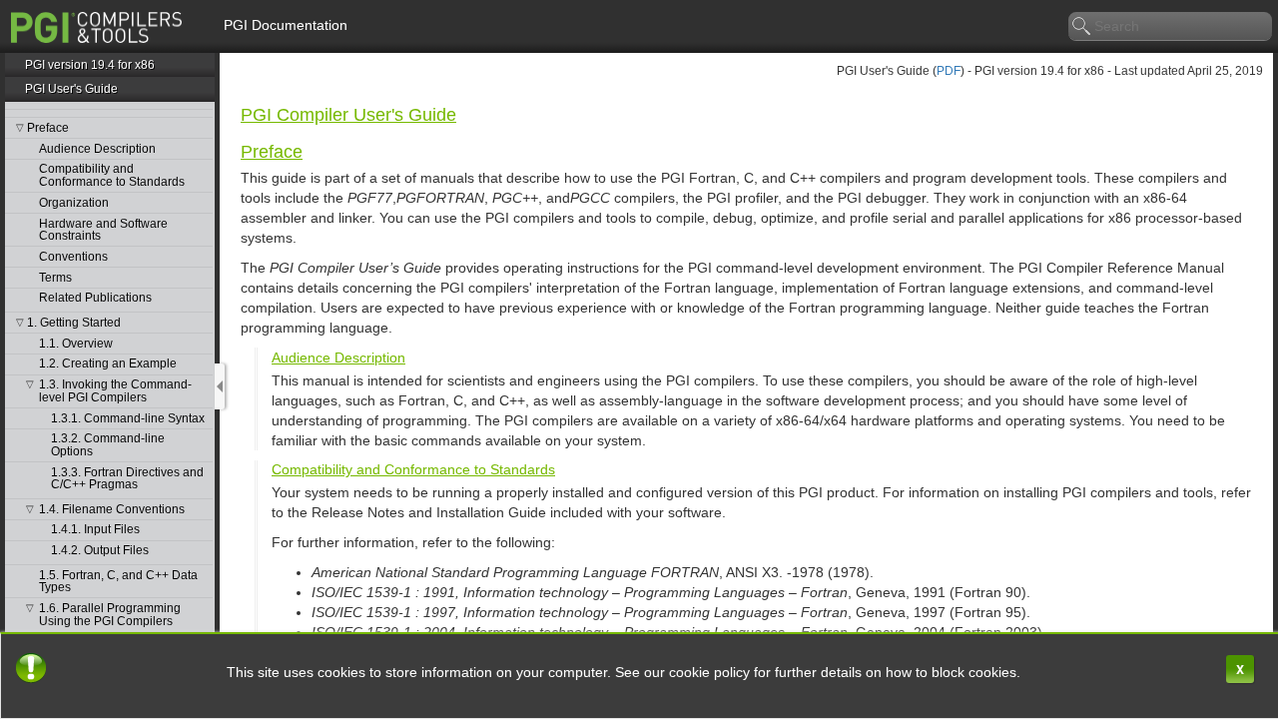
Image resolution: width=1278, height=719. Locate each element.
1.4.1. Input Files (95, 529)
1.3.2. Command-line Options (108, 444)
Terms (55, 278)
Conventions (73, 257)
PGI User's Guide (71, 89)
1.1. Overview (76, 344)
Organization (74, 203)
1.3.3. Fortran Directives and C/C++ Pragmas (127, 478)
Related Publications (95, 298)
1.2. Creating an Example (108, 364)
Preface (48, 128)
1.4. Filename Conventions (112, 509)
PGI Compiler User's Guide (348, 115)
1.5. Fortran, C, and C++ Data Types (118, 581)
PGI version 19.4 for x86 (90, 65)
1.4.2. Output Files (100, 550)
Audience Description (97, 149)
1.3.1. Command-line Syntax (128, 418)
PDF (948, 71)
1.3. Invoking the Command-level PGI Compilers (115, 390)
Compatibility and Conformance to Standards (112, 175)
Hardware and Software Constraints (103, 230)
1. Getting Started (74, 323)
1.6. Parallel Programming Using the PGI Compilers (110, 614)
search (1082, 27)
